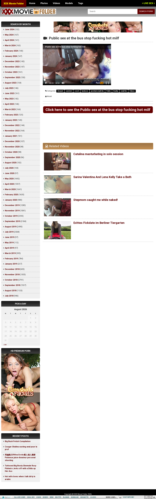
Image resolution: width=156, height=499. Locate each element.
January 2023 (11, 120)
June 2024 (9, 29)
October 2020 (11, 152)
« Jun (4, 344)
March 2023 (10, 109)
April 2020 (9, 184)
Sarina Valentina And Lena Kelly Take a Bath (102, 177)
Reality (115, 91)
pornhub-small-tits (97, 91)
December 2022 (12, 125)
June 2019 (9, 237)
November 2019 (12, 210)
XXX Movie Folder (14, 3)
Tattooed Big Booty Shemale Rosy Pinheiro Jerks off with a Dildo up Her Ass (20, 468)
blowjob (60, 91)
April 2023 (9, 104)
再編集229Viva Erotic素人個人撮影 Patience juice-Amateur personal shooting (21, 457)
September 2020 (12, 157)
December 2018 (12, 269)
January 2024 (11, 56)
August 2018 (10, 290)
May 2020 (9, 179)
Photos (44, 3)
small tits (124, 91)
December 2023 (12, 61)
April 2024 (9, 40)
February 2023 (11, 115)
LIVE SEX (148, 3)
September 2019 (12, 221)
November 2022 (12, 131)
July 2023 (9, 88)
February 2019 (11, 258)
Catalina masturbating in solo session (98, 154)
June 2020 (9, 173)
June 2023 (9, 93)
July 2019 (9, 232)
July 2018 (9, 296)
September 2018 (12, 285)
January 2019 (11, 264)
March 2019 (10, 253)
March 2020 (10, 189)
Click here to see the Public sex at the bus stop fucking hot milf (98, 110)
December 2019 (12, 205)
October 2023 (11, 72)
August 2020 (10, 162)
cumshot (69, 91)
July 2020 (9, 168)
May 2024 (9, 35)
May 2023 (9, 99)
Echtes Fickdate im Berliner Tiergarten (98, 223)
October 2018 (11, 280)
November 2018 (12, 274)
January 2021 (11, 136)
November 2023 (12, 67)
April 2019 (9, 248)
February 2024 (11, 51)
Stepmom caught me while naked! (95, 200)
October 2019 (11, 216)
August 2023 (10, 83)
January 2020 (11, 200)
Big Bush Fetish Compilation (17, 441)
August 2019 (10, 227)
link (153, 461)
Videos (56, 3)
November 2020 (12, 147)
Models (69, 3)
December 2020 (12, 141)
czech (77, 91)
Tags (80, 3)
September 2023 (12, 77)
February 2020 (11, 194)
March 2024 (10, 45)
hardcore (85, 91)
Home (32, 3)
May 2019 (9, 242)
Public (108, 91)
